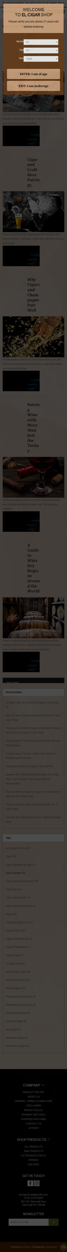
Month (20, 41)
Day (21, 49)
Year (21, 58)
